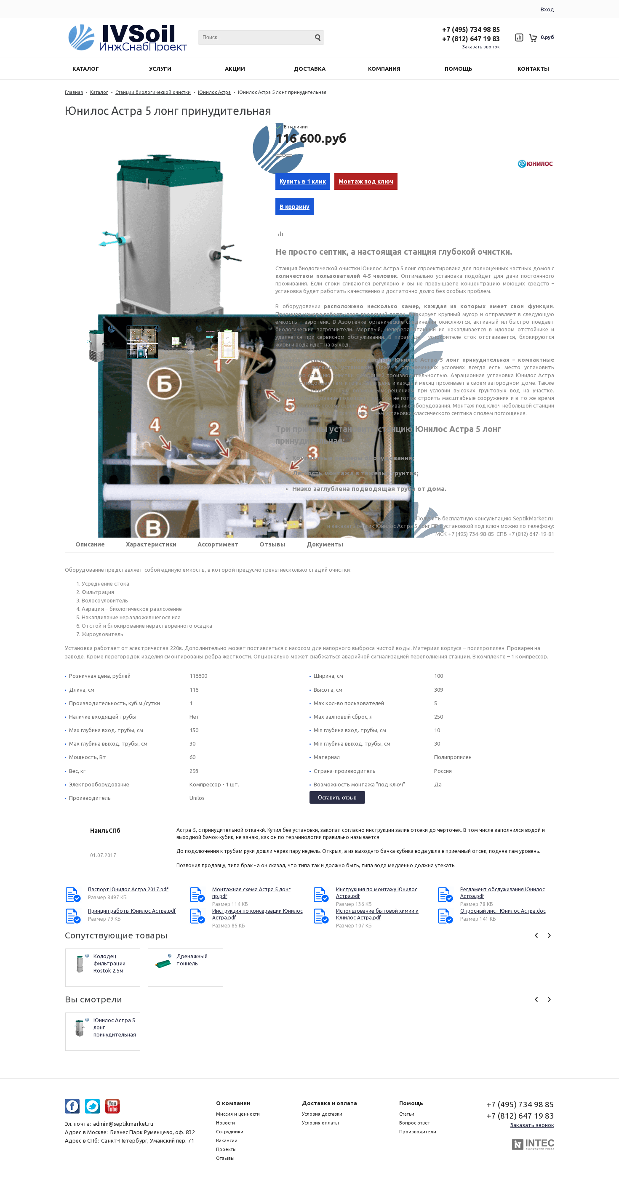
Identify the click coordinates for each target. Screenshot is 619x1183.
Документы (325, 544)
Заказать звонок (481, 46)
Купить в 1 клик (303, 181)
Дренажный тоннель (192, 959)
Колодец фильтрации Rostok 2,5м (110, 963)
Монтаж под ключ (366, 181)
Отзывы (272, 544)
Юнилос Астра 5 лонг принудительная (114, 1027)
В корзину (295, 206)
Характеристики (151, 544)
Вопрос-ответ (414, 1122)
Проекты (226, 1149)
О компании (233, 1103)
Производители (417, 1131)
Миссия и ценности (238, 1113)
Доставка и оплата (329, 1103)
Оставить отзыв (337, 797)
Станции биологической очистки (153, 92)
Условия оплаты (320, 1122)
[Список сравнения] (519, 37)
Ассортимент (217, 544)
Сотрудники (229, 1131)
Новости (225, 1122)
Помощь (411, 1103)
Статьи (406, 1113)
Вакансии (226, 1140)
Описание (90, 544)
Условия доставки (322, 1113)
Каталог (99, 92)
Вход (547, 9)
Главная (74, 92)
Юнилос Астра (214, 92)
